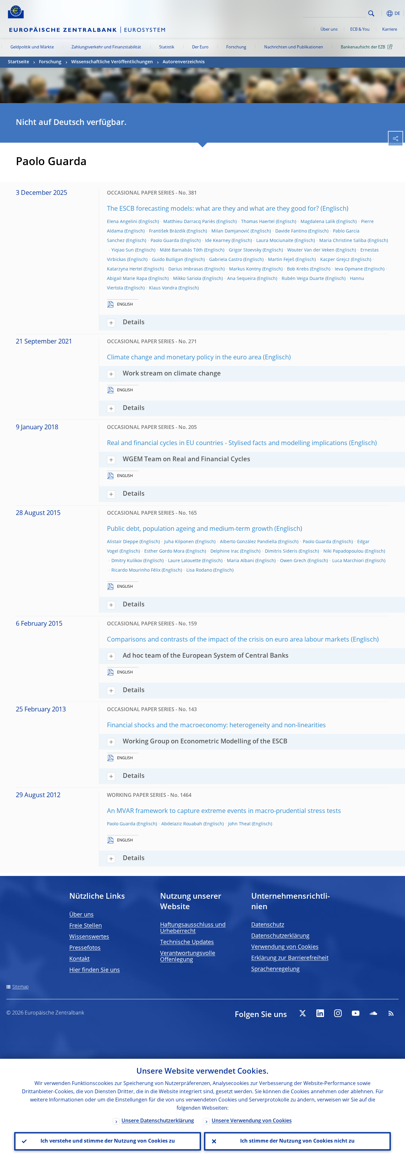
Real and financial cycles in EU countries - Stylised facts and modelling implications (227, 443)
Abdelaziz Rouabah (181, 824)
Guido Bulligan (167, 259)
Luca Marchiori (348, 561)
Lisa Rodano (199, 570)
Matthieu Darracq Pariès (189, 222)
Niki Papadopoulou (343, 551)
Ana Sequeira (241, 278)
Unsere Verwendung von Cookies (252, 1121)
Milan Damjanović (230, 231)
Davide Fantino (291, 231)
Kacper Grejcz (335, 259)
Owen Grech (293, 561)
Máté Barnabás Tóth (181, 250)
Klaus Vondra (163, 288)
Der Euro (200, 47)
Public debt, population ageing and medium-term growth (190, 529)
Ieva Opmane (349, 269)
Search (371, 13)
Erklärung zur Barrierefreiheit (289, 958)
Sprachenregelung (275, 969)
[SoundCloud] (373, 1013)
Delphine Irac (224, 551)
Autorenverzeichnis (184, 62)
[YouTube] (355, 1013)
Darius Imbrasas (185, 269)
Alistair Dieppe (122, 542)
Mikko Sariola (187, 278)
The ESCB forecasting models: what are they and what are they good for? (213, 209)
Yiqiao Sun (122, 250)
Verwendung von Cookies (285, 947)
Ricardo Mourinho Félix (135, 570)
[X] (302, 1013)
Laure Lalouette (184, 561)
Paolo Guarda (165, 241)
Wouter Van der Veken (310, 250)
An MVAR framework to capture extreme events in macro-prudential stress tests (224, 811)
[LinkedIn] (320, 1013)
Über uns (329, 30)
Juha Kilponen (179, 542)
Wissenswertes (89, 937)
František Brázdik (167, 231)
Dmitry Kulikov (126, 561)
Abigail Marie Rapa (127, 278)
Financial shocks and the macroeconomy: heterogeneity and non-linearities (216, 726)
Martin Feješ (281, 259)
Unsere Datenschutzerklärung (158, 1121)
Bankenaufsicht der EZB (363, 47)
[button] (381, 13)
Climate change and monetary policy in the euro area (184, 358)
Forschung (236, 47)
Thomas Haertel (258, 222)
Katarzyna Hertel (124, 269)
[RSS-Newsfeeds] (391, 1013)
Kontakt (79, 959)
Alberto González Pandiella (248, 542)
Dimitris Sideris (281, 551)
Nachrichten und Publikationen (293, 47)
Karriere (389, 30)
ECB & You (360, 30)
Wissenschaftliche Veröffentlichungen (112, 62)
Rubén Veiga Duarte (303, 278)
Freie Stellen (85, 926)
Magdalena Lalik (318, 222)
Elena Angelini (122, 222)
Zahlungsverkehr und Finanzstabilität (106, 47)
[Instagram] (338, 1013)
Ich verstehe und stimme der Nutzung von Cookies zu (107, 1141)
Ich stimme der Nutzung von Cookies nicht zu (297, 1141)
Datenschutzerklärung (280, 936)
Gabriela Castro (225, 259)
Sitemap (20, 987)
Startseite (18, 62)
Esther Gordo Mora (164, 551)
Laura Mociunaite (274, 241)
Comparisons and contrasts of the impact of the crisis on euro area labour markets (228, 640)
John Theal (239, 824)
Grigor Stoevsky (245, 250)
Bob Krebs (298, 269)
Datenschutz (267, 925)
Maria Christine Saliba (342, 241)
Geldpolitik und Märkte (32, 47)
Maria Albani (240, 561)
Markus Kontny (245, 269)
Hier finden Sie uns (94, 970)
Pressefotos (85, 948)
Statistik (166, 47)
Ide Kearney (217, 241)
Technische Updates (187, 942)
